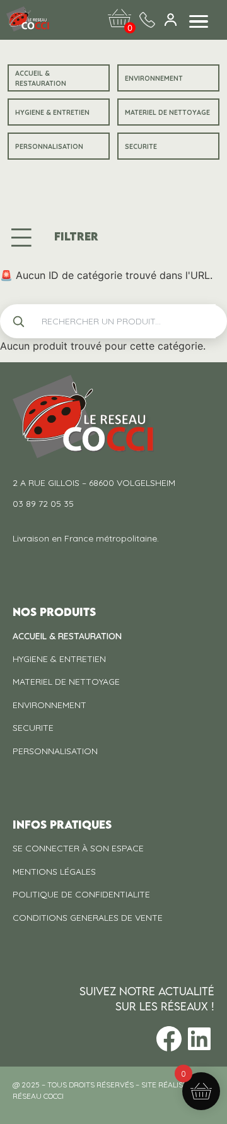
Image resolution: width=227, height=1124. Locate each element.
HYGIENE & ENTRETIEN (52, 112)
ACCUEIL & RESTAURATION (67, 636)
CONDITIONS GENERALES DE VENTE (88, 917)
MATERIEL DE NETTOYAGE (167, 112)
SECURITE (141, 146)
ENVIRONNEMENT (154, 78)
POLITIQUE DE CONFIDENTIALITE (81, 894)
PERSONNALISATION (49, 146)
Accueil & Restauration (40, 78)
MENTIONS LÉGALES (54, 871)
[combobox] (124, 321)
